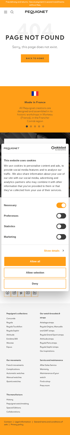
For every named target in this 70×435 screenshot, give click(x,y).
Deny (35, 283)
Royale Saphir (12, 330)
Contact (9, 422)
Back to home (35, 58)
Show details (51, 250)
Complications (13, 369)
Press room (45, 385)
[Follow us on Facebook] (7, 293)
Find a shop (45, 381)
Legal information (24, 422)
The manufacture (14, 394)
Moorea (10, 343)
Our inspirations (47, 351)
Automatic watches (15, 373)
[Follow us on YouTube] (28, 293)
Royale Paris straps (48, 343)
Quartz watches (13, 381)
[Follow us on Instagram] (14, 293)
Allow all (35, 261)
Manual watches (14, 377)
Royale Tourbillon (14, 326)
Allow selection (35, 272)
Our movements (13, 360)
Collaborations (13, 412)
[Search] (12, 12)
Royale (9, 322)
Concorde (10, 318)
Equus (9, 347)
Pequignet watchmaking (17, 403)
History (9, 399)
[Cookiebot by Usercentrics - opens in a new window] (51, 148)
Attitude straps (47, 339)
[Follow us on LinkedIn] (34, 293)
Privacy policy (17, 424)
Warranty (44, 369)
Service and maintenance (51, 360)
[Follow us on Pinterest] (21, 293)
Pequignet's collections (16, 313)
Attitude (10, 335)
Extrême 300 (12, 339)
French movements (15, 365)
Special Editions (13, 407)
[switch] (61, 216)
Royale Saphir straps (49, 347)
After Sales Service (48, 365)
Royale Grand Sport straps (52, 335)
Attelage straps (47, 322)
